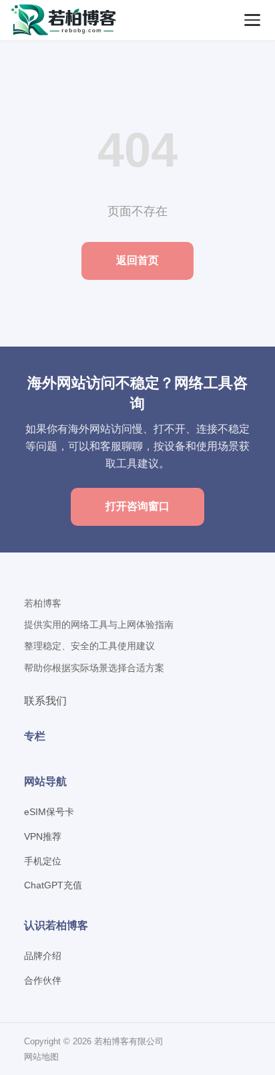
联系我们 (45, 700)
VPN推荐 (42, 836)
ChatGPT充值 (53, 885)
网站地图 (41, 1057)
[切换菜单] (252, 20)
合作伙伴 (42, 980)
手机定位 (42, 861)
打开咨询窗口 (137, 506)
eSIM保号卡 (49, 811)
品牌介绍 (42, 955)
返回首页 (137, 260)
